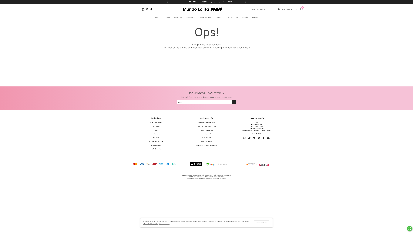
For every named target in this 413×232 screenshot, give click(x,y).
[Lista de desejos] (296, 9)
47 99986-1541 (257, 124)
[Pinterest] (147, 9)
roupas (167, 17)
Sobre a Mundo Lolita (156, 122)
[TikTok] (151, 9)
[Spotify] (254, 138)
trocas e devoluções (206, 130)
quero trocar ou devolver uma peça (206, 145)
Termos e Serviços (156, 145)
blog (156, 130)
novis (157, 17)
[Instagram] (143, 9)
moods (245, 17)
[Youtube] (268, 138)
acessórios (191, 17)
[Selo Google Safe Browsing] (210, 164)
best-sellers (205, 17)
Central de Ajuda (206, 134)
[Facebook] (263, 138)
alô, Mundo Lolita (206, 137)
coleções (220, 17)
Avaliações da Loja (156, 149)
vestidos (178, 17)
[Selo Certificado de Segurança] (222, 164)
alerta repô (233, 17)
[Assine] (234, 102)
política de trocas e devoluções (206, 126)
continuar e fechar (261, 223)
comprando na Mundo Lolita (206, 122)
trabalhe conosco (156, 134)
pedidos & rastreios (206, 141)
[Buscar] (274, 9)
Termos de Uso (164, 224)
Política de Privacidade (150, 224)
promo (255, 17)
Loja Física (156, 137)
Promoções (156, 126)
